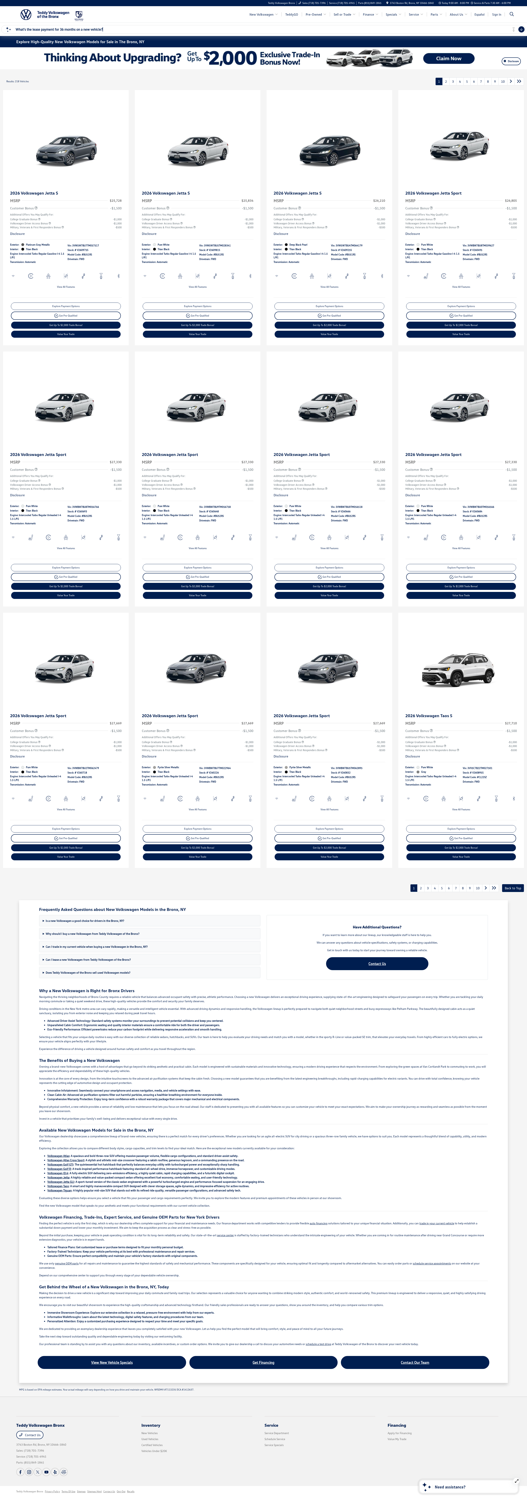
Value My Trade (397, 1439)
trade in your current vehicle (436, 1223)
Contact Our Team (415, 1362)
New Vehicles (149, 1433)
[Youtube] (46, 1472)
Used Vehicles (149, 1439)
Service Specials (274, 1445)
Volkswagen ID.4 (57, 1173)
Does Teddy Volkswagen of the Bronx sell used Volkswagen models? (88, 972)
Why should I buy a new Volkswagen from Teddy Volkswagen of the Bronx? (92, 933)
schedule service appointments (432, 1263)
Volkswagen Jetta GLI (60, 1181)
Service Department (277, 1433)
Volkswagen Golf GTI (60, 1164)
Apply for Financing (400, 1433)
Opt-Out (121, 1491)
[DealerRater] (63, 1472)
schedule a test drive (318, 1344)
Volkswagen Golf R (59, 1168)
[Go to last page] (519, 81)
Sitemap (81, 1491)
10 (503, 81)
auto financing (319, 1223)
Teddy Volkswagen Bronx (29, 1491)
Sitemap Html (94, 1491)
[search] (512, 14)
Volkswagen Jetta (58, 1177)
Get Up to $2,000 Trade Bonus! (66, 325)
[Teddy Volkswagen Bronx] (45, 14)
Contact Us (377, 963)
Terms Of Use (68, 1491)
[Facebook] (20, 1472)
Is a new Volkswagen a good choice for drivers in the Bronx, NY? (85, 920)
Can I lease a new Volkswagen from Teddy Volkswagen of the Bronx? (88, 959)
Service (271, 1425)
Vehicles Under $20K (154, 1451)
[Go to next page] (511, 81)
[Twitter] (38, 1472)
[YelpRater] (55, 1472)
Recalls (130, 1491)
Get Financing (263, 1362)
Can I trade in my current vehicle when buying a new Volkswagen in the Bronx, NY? (97, 946)
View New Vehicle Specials (112, 1362)
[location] (387, 3)
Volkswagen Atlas (58, 1156)
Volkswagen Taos (58, 1186)
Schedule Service (275, 1439)
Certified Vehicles (152, 1445)
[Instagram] (29, 1472)
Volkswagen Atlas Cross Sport (65, 1160)
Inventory (150, 1425)
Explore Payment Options (66, 306)
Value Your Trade (66, 334)
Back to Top (513, 888)
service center (225, 1235)
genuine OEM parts (67, 1263)
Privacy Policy (52, 1491)
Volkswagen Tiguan (59, 1190)
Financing (397, 1425)
